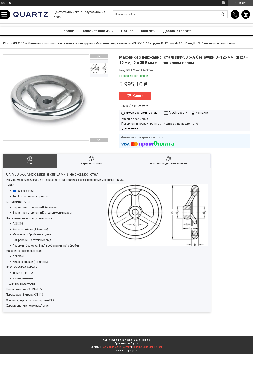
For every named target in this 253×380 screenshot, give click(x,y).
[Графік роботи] (245, 14)
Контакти (148, 31)
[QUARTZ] (30, 14)
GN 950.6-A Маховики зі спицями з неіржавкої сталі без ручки (53, 43)
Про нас (127, 31)
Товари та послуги (96, 31)
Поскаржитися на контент (116, 347)
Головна (68, 31)
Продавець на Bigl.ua (127, 343)
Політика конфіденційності (147, 347)
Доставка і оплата (177, 31)
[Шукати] (222, 14)
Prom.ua (145, 339)
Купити (138, 96)
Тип (15, 190)
